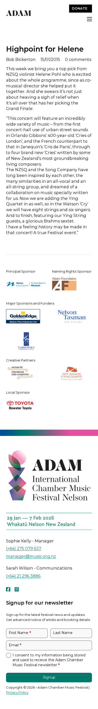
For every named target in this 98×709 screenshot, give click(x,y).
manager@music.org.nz (31, 556)
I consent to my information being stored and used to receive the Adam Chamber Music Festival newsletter (49, 660)
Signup (49, 677)
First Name (20, 632)
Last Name (63, 632)
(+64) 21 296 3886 (23, 575)
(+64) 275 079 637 (23, 548)
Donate (79, 8)
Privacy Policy (17, 692)
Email (15, 645)
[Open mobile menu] (89, 19)
